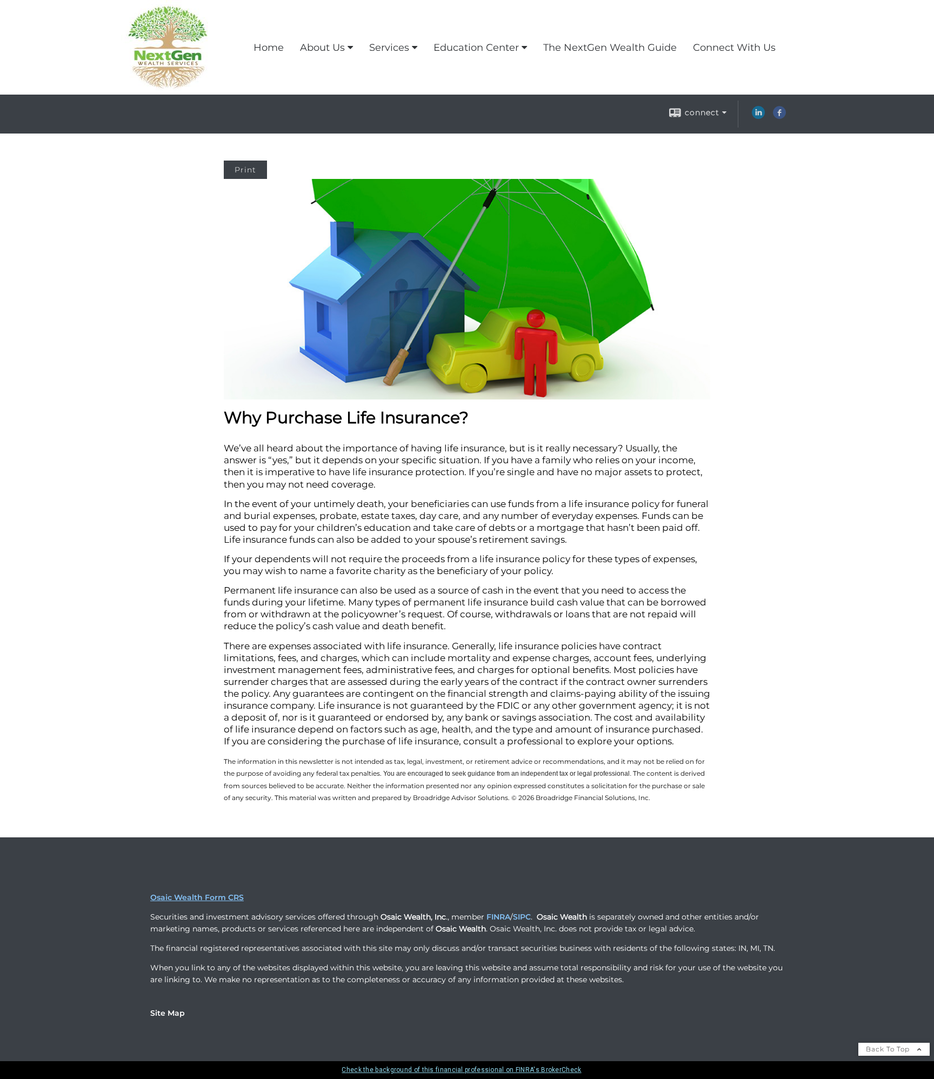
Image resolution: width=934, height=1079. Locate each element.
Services (389, 48)
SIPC (522, 917)
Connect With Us (734, 48)
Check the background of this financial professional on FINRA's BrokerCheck (461, 1070)
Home (268, 48)
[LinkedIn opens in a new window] (758, 116)
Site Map (167, 1013)
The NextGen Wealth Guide (610, 48)
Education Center (476, 48)
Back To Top (889, 1049)
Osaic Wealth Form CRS (197, 897)
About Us (322, 48)
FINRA (498, 917)
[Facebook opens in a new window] (779, 116)
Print (245, 170)
